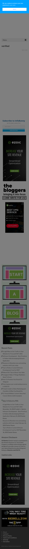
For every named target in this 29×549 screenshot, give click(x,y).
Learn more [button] (12, 5)
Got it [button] (14, 9)
